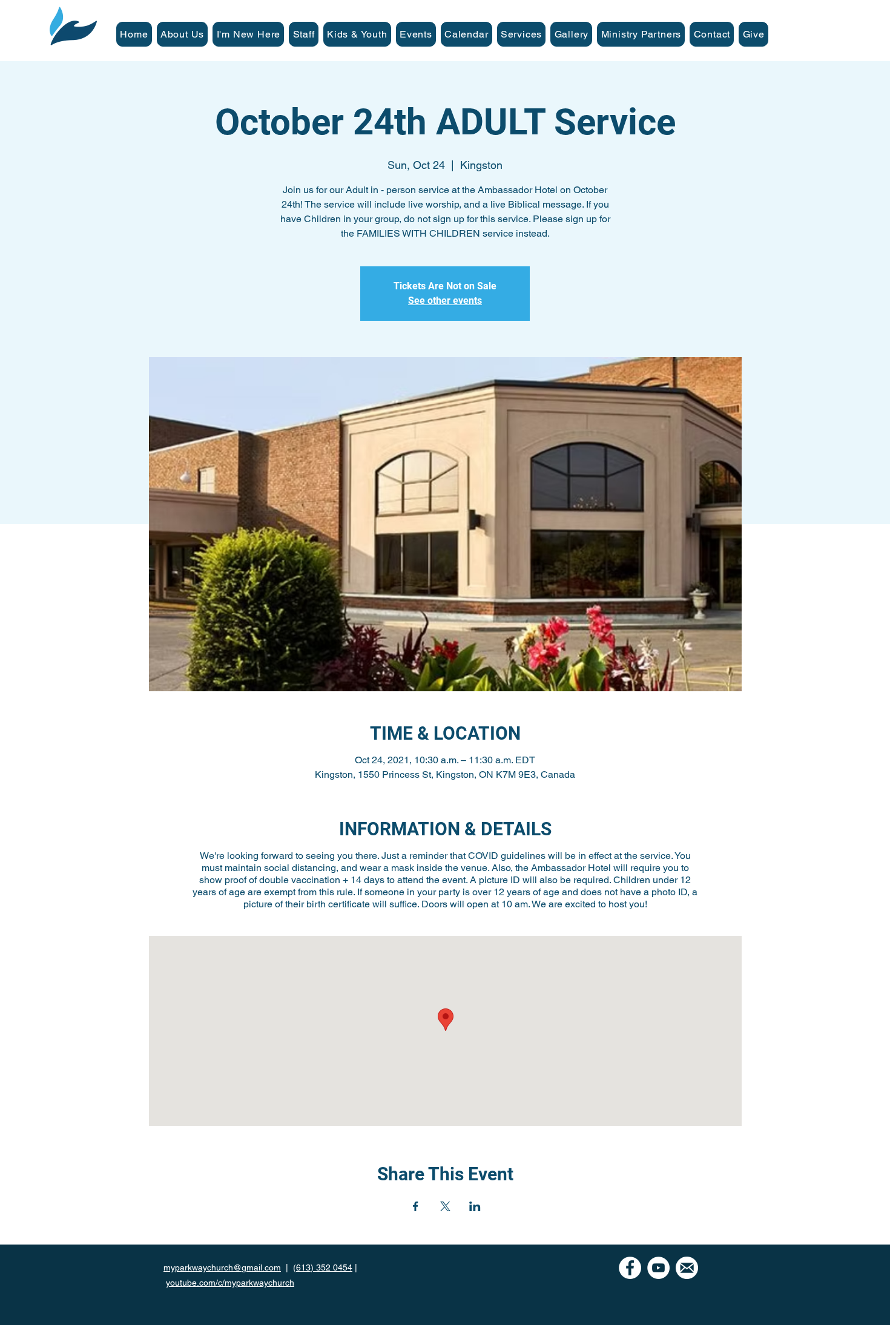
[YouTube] (658, 1268)
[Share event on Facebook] (415, 1206)
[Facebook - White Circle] (630, 1268)
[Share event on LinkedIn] (475, 1206)
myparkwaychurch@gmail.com (222, 1267)
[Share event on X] (445, 1206)
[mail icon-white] (687, 1268)
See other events (445, 300)
